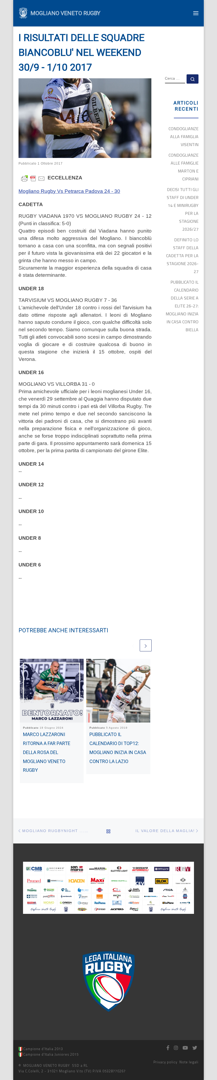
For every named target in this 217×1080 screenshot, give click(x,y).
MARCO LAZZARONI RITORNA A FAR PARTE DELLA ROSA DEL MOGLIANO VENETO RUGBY (46, 752)
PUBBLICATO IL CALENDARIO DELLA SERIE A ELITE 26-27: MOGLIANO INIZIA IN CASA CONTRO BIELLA (182, 306)
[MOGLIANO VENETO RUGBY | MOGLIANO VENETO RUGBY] (23, 12)
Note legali (188, 1062)
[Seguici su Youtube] (185, 1048)
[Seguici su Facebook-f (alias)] (167, 1048)
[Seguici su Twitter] (194, 1048)
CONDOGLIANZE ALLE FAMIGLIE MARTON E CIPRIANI (183, 167)
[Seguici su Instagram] (176, 1048)
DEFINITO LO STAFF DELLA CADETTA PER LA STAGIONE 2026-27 (182, 256)
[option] (108, 982)
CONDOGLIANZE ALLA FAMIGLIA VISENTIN (183, 136)
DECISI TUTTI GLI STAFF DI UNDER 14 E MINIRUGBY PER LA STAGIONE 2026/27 (182, 209)
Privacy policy (165, 1062)
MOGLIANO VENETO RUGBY (46, 1065)
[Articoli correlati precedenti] (133, 645)
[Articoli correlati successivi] (146, 645)
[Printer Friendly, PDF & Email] (33, 178)
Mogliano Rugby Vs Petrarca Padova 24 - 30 (69, 191)
